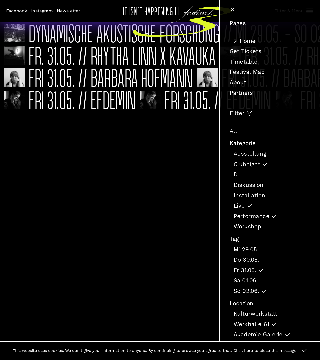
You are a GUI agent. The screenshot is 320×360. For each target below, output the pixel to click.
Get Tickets (246, 51)
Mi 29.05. (246, 249)
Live (239, 205)
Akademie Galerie (258, 334)
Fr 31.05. (245, 270)
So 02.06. (246, 291)
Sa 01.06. (246, 280)
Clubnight (247, 164)
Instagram (42, 11)
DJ (237, 174)
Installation (249, 195)
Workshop (247, 226)
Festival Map (247, 72)
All (233, 131)
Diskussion (249, 185)
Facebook (16, 11)
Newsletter (68, 11)
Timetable (244, 61)
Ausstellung (250, 153)
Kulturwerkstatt (255, 313)
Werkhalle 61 (252, 324)
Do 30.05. (246, 259)
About (238, 82)
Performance (252, 216)
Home (248, 41)
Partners (241, 93)
